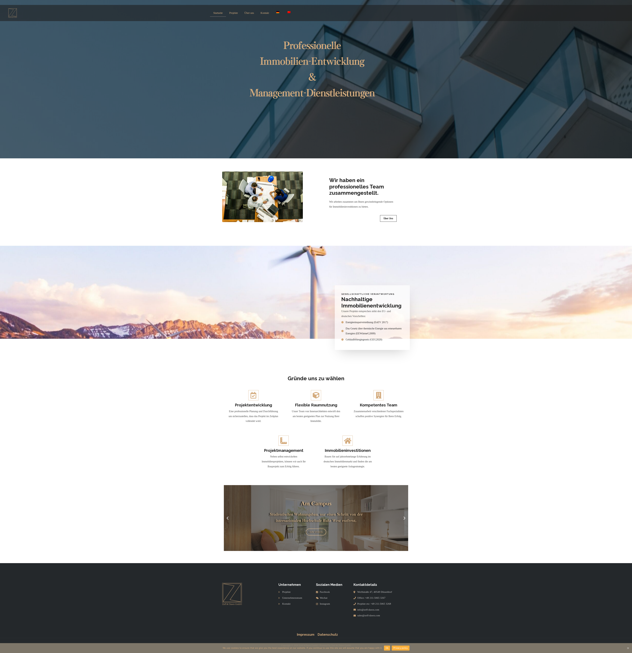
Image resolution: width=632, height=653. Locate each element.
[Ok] (628, 648)
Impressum (305, 635)
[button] (388, 218)
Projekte (233, 13)
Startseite (218, 13)
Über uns (249, 13)
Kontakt (265, 13)
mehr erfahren (316, 529)
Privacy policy (400, 648)
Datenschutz (328, 635)
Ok (387, 648)
